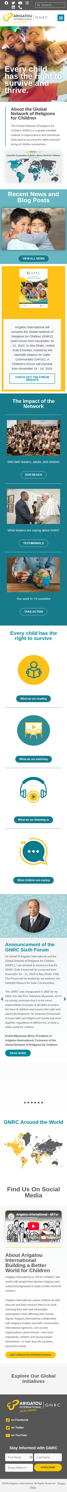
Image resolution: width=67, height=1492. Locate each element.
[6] (42, 1102)
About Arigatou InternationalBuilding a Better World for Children (27, 1262)
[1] (25, 1102)
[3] (32, 1102)
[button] (61, 17)
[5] (38, 1102)
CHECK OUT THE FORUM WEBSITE (32, 378)
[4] (35, 1102)
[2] (28, 1102)
